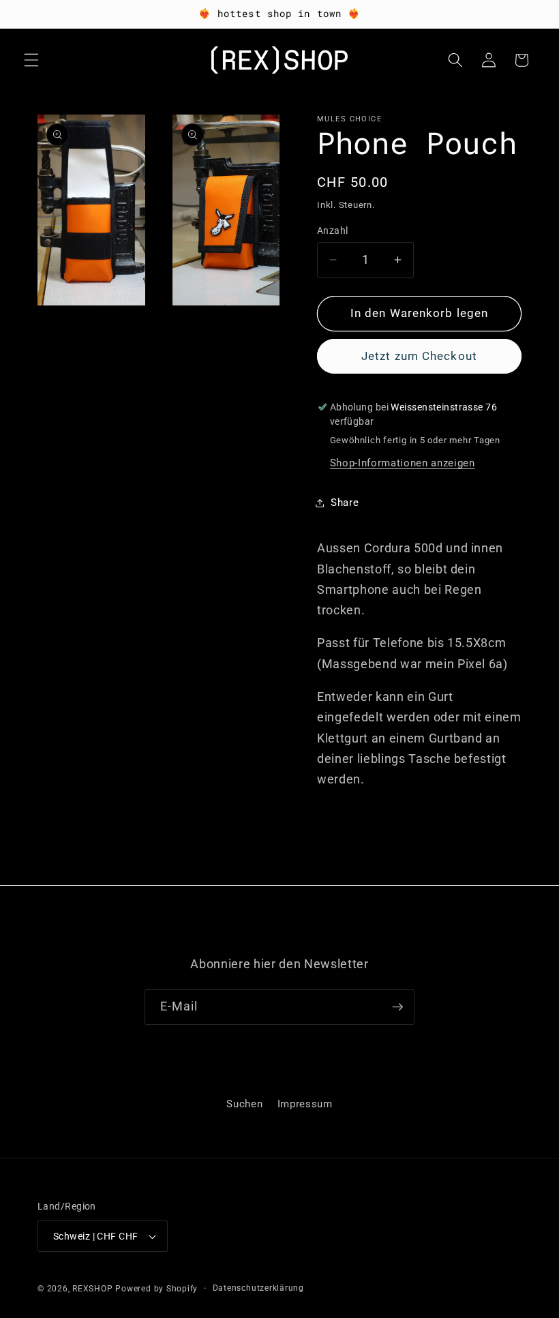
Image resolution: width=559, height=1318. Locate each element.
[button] (31, 60)
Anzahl (332, 230)
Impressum (305, 1104)
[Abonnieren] (397, 1007)
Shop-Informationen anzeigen (402, 463)
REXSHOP (92, 1288)
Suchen (244, 1104)
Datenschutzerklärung (258, 1288)
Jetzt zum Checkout (419, 356)
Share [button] (345, 502)
